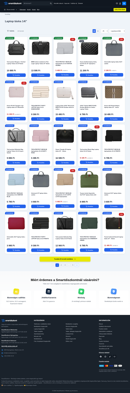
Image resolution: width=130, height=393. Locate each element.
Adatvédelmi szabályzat (105, 331)
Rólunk (101, 324)
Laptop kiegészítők (39, 329)
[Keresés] (51, 3)
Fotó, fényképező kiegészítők (42, 341)
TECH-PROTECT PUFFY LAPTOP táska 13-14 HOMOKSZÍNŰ (38, 107)
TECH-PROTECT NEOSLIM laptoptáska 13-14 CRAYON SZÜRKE (64, 63)
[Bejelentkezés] (120, 3)
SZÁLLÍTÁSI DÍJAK (120, 9)
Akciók (29, 9)
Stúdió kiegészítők (71, 338)
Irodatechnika (69, 334)
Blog (38, 9)
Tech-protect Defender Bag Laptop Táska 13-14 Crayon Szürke (15, 151)
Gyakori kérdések (104, 341)
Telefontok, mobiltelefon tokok (42, 324)
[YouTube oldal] (114, 356)
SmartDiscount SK (104, 348)
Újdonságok (23, 9)
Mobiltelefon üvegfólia (72, 324)
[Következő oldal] (77, 265)
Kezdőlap (7, 14)
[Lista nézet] (97, 31)
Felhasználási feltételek (105, 334)
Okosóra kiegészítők (71, 326)
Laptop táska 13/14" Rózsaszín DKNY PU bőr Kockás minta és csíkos (65, 107)
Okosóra (68, 336)
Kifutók (34, 9)
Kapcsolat (67, 3)
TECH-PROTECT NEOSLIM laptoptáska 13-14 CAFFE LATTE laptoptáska (63, 194)
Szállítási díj (74, 3)
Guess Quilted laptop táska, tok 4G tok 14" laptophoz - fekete (88, 63)
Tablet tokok (69, 329)
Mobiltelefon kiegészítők (40, 326)
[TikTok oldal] (110, 356)
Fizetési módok (103, 329)
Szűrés (12, 31)
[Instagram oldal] (105, 356)
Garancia (101, 343)
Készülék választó (58, 3)
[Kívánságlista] (117, 3)
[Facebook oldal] (100, 356)
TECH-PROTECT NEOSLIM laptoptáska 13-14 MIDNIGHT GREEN (88, 238)
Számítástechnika (39, 334)
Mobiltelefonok (38, 338)
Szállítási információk (105, 326)
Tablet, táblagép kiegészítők (73, 331)
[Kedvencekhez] (24, 56)
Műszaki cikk (37, 336)
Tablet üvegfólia (38, 331)
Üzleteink (80, 3)
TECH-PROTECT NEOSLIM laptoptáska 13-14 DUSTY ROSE (39, 151)
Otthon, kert (69, 341)
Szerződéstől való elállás (106, 346)
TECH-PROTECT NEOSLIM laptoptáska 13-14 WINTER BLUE (15, 194)
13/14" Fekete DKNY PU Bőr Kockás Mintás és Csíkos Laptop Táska (88, 107)
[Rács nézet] (94, 31)
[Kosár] (124, 3)
